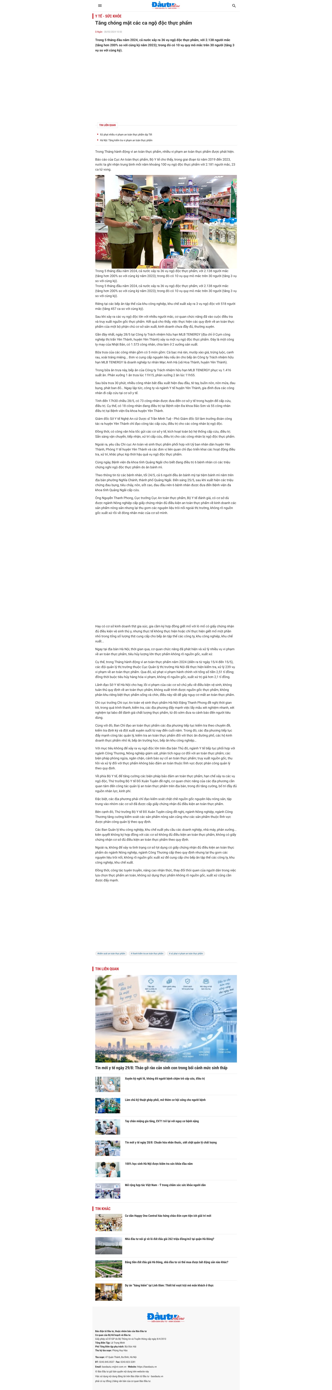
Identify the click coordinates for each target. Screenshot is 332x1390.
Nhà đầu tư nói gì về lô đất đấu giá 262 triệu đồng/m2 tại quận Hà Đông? (169, 1239)
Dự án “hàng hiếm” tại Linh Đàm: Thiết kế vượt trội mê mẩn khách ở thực (169, 1285)
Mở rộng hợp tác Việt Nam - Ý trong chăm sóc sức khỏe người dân (165, 1185)
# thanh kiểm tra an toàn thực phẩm (147, 953)
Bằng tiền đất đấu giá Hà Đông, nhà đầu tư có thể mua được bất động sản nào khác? (176, 1262)
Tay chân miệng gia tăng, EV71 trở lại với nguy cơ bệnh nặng (162, 1121)
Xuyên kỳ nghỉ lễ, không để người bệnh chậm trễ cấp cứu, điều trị (165, 1078)
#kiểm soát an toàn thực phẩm (111, 953)
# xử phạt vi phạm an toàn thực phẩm (186, 953)
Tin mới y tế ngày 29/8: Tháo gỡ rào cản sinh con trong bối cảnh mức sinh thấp (161, 1068)
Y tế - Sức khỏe (108, 16)
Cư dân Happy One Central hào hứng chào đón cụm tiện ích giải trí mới (168, 1216)
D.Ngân (98, 32)
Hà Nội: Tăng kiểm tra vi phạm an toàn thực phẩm (126, 140)
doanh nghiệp (137, 362)
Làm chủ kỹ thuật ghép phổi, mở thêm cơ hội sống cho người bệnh (165, 1100)
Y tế (157, 160)
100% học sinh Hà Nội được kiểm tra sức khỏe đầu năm (159, 1164)
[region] (166, 87)
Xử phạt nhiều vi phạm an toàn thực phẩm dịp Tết (126, 134)
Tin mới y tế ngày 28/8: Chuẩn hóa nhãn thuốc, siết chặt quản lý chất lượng (171, 1142)
